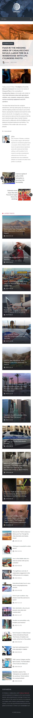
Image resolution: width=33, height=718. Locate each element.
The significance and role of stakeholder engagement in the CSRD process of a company (15, 310)
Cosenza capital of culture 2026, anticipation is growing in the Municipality (21, 178)
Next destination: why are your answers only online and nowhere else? (15, 389)
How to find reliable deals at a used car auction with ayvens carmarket (15, 284)
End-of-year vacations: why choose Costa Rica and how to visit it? (15, 362)
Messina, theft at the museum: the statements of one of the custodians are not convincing (15, 494)
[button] (31, 19)
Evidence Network (24, 693)
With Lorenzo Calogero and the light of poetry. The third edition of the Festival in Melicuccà (21, 661)
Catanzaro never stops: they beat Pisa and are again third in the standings (11, 195)
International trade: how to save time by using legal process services (16, 336)
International (8, 43)
